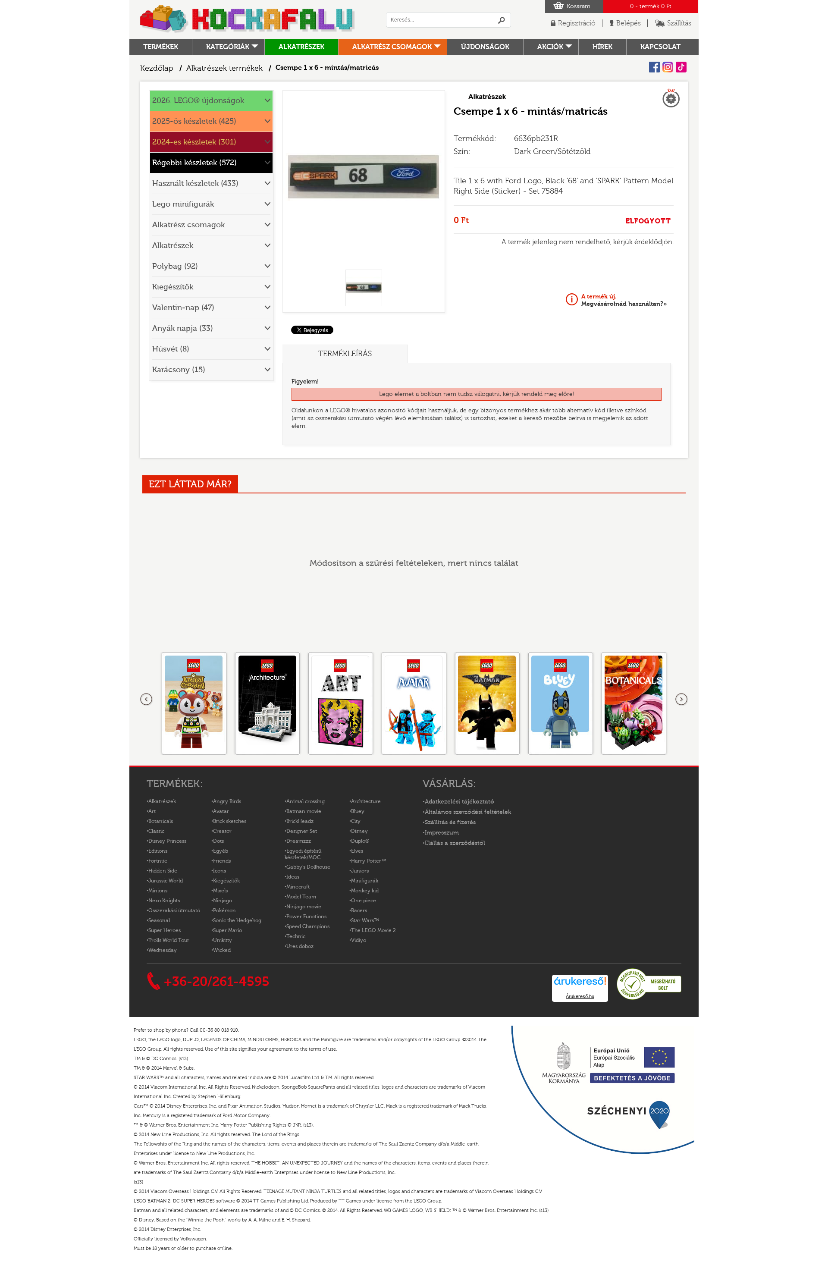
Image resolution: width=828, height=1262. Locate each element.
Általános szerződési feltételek (468, 812)
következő (681, 699)
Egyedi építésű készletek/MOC (303, 854)
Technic (295, 936)
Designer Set (301, 831)
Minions (157, 891)
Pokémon (224, 910)
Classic (156, 831)
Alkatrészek (301, 47)
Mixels (220, 891)
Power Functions (306, 917)
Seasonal (159, 920)
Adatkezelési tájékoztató (459, 801)
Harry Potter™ (368, 861)
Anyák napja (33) (182, 328)
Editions (157, 851)
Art (152, 811)
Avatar (221, 811)
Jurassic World (165, 881)
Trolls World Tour (168, 940)
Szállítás (679, 23)
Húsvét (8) (170, 349)
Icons (219, 871)
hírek (602, 47)
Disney (359, 831)
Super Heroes (164, 930)
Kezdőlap (156, 68)
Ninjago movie (303, 907)
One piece (363, 901)
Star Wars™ (365, 920)
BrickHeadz (300, 821)
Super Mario (227, 930)
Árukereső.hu (580, 996)
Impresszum (442, 832)
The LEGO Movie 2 (373, 930)
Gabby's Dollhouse (308, 867)
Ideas (292, 877)
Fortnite (157, 861)
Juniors (360, 871)
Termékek (160, 47)
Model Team (301, 897)
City (356, 821)
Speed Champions (307, 926)
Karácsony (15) (178, 369)
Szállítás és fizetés (450, 822)
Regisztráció (577, 23)
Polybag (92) (175, 266)
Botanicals (160, 821)
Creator (222, 831)
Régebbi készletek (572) (194, 162)
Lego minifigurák (183, 204)
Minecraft (298, 887)
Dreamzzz (298, 841)
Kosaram (578, 6)
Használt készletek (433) (195, 183)
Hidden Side (162, 871)
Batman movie (303, 811)
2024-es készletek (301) (194, 142)
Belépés (628, 23)
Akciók (550, 47)
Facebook (654, 67)
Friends (222, 861)
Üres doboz (300, 946)
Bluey (357, 811)
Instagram (667, 67)
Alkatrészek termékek (224, 68)
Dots (218, 841)
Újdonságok (485, 47)
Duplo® (360, 841)
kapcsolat (660, 47)
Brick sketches (229, 821)
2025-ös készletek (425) (194, 121)
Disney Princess (167, 841)
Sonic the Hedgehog (237, 920)
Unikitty (222, 940)
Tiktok (681, 67)
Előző (146, 699)
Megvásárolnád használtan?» (624, 300)
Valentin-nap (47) (183, 307)
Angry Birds (227, 801)
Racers (359, 910)
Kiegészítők (172, 287)
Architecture (366, 801)
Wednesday (162, 950)
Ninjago (222, 901)
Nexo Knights (164, 901)
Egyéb (220, 851)
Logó (248, 19)
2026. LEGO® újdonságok (198, 100)
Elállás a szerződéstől (455, 843)
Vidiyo (358, 940)
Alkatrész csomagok (392, 47)
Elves (357, 851)
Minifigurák (364, 881)
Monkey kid (365, 891)
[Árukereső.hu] (649, 998)
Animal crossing (305, 801)
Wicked (222, 950)
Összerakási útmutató (174, 910)
